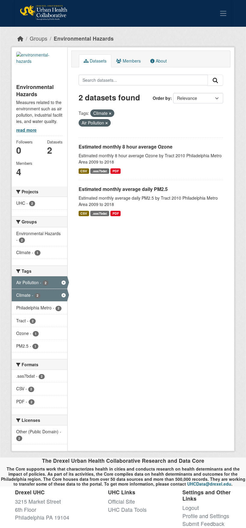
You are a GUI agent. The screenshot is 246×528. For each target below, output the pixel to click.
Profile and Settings (205, 516)
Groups (38, 38)
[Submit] (215, 80)
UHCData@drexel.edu (209, 484)
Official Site (121, 501)
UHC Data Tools (127, 509)
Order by (161, 98)
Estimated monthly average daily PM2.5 (123, 189)
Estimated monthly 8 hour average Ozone (125, 146)
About (160, 61)
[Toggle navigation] (223, 13)
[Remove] (110, 113)
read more (26, 130)
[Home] (20, 38)
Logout (190, 507)
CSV (83, 171)
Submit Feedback (203, 523)
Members (131, 61)
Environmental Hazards (84, 38)
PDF (115, 171)
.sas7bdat (99, 171)
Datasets (97, 61)
